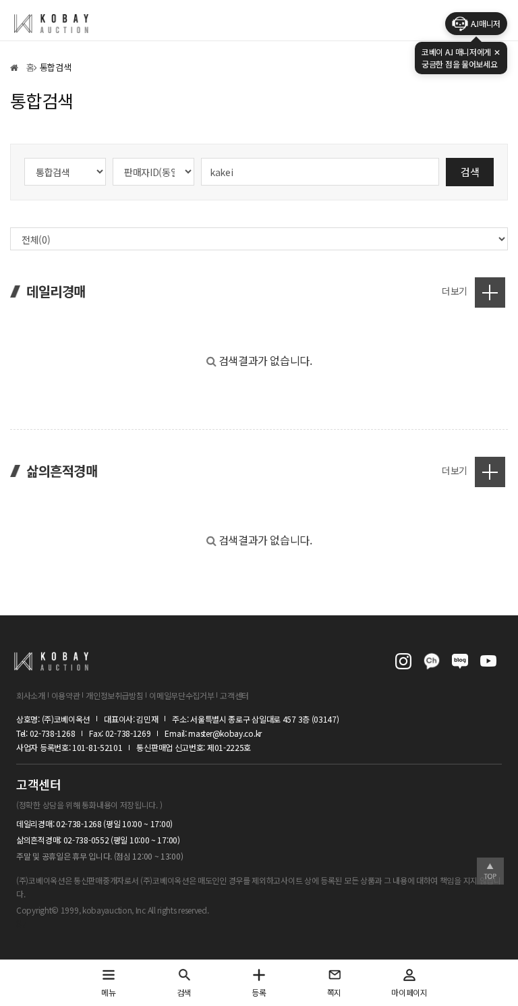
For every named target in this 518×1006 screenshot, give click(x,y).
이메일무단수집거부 (181, 695)
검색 (470, 172)
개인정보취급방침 (114, 695)
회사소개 (30, 695)
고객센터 (234, 695)
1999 (70, 910)
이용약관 (65, 695)
